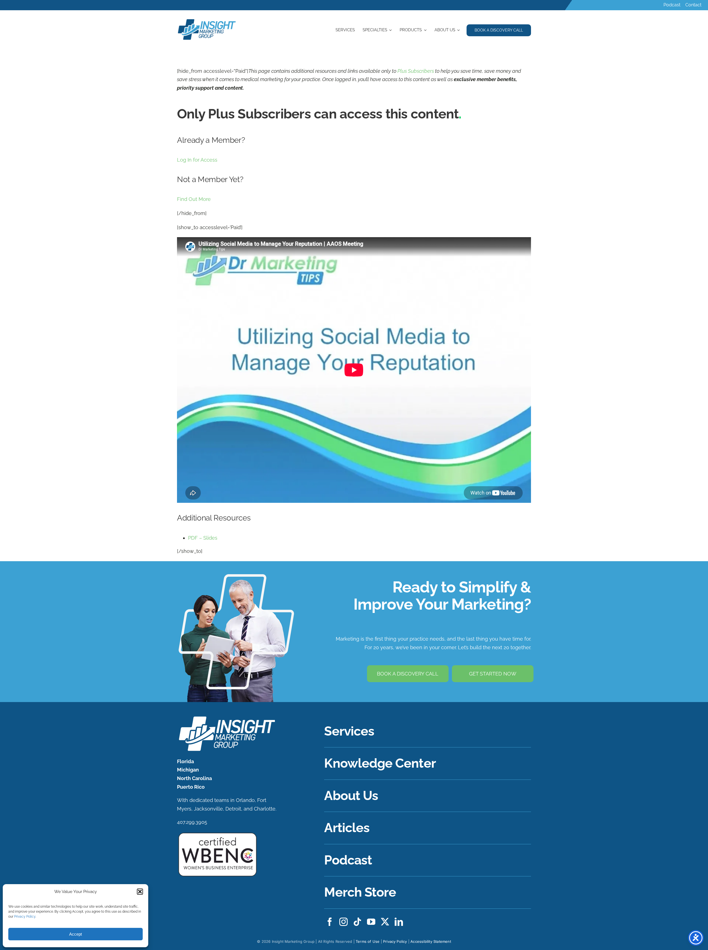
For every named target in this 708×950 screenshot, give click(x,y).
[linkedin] (399, 922)
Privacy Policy (24, 916)
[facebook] (330, 922)
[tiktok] (357, 922)
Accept (75, 934)
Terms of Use (367, 941)
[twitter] (385, 922)
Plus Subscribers (415, 71)
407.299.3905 (192, 822)
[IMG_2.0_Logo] (207, 20)
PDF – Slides (202, 538)
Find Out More (194, 199)
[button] (140, 891)
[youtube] (371, 922)
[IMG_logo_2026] (226, 718)
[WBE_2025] (217, 834)
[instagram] (343, 922)
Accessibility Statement (430, 941)
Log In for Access (197, 160)
